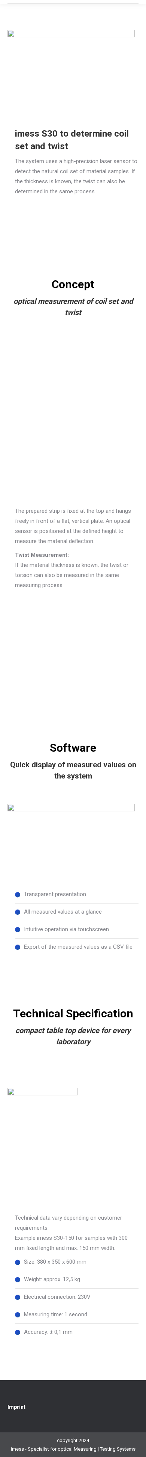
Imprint (16, 1407)
